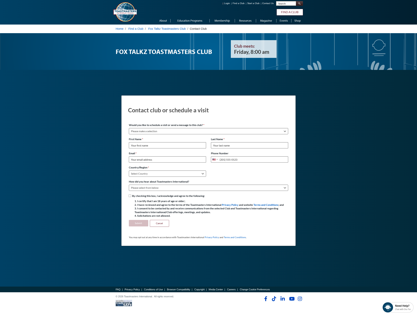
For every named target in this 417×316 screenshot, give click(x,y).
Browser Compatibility (178, 289)
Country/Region (139, 167)
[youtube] (291, 299)
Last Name (217, 139)
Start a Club (253, 3)
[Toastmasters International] (125, 11)
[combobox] (215, 159)
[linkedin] (282, 299)
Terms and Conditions (265, 204)
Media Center (216, 289)
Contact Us (268, 3)
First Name (136, 139)
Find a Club (238, 3)
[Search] (299, 3)
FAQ (118, 289)
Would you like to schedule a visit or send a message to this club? (166, 124)
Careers (231, 289)
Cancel (159, 223)
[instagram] (299, 299)
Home (119, 28)
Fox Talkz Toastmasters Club (167, 28)
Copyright (199, 289)
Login (227, 3)
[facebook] (265, 299)
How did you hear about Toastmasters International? (159, 181)
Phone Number (220, 153)
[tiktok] (274, 299)
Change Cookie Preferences (255, 289)
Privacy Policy (230, 204)
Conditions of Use (153, 289)
